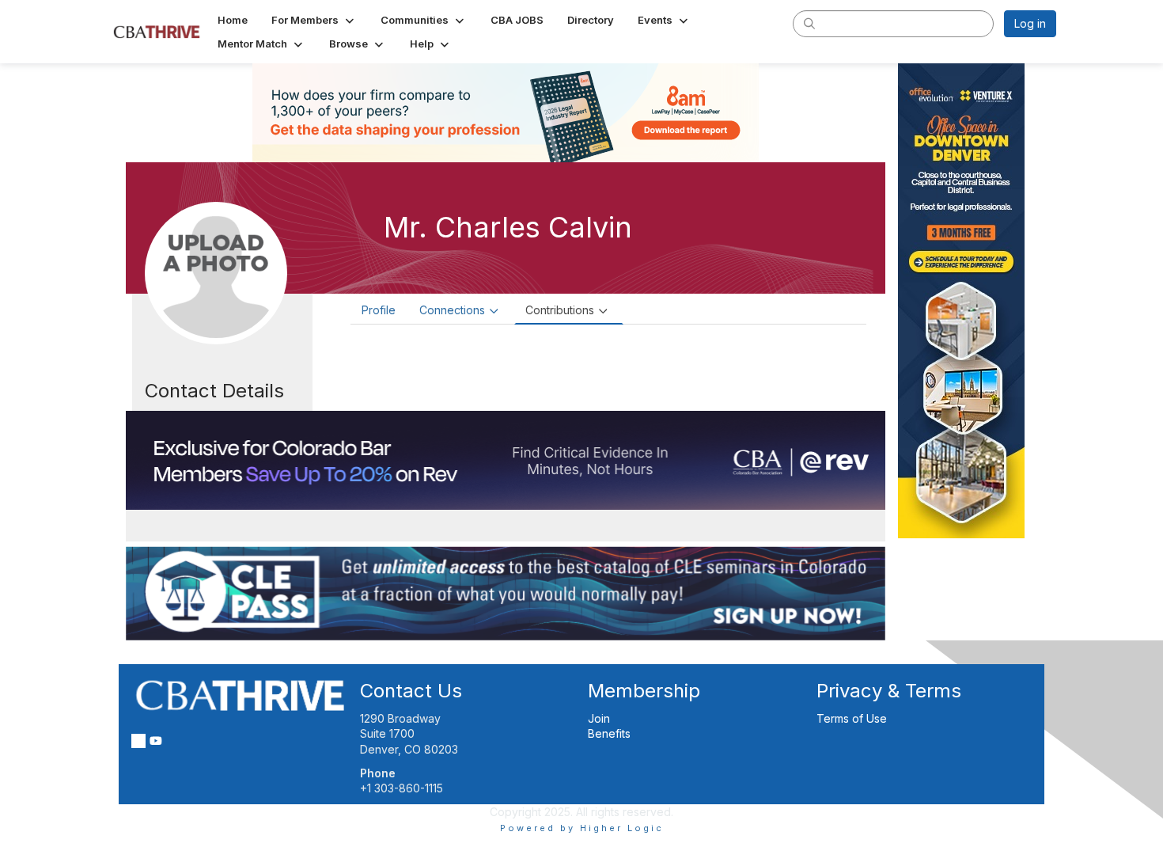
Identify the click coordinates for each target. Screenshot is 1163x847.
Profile (379, 310)
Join (599, 718)
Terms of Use (851, 718)
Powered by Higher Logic (582, 828)
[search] (809, 23)
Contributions (559, 310)
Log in (1030, 23)
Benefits (609, 733)
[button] (314, 20)
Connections (452, 310)
